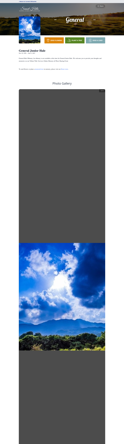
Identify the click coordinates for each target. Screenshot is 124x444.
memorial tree (39, 69)
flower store (64, 69)
